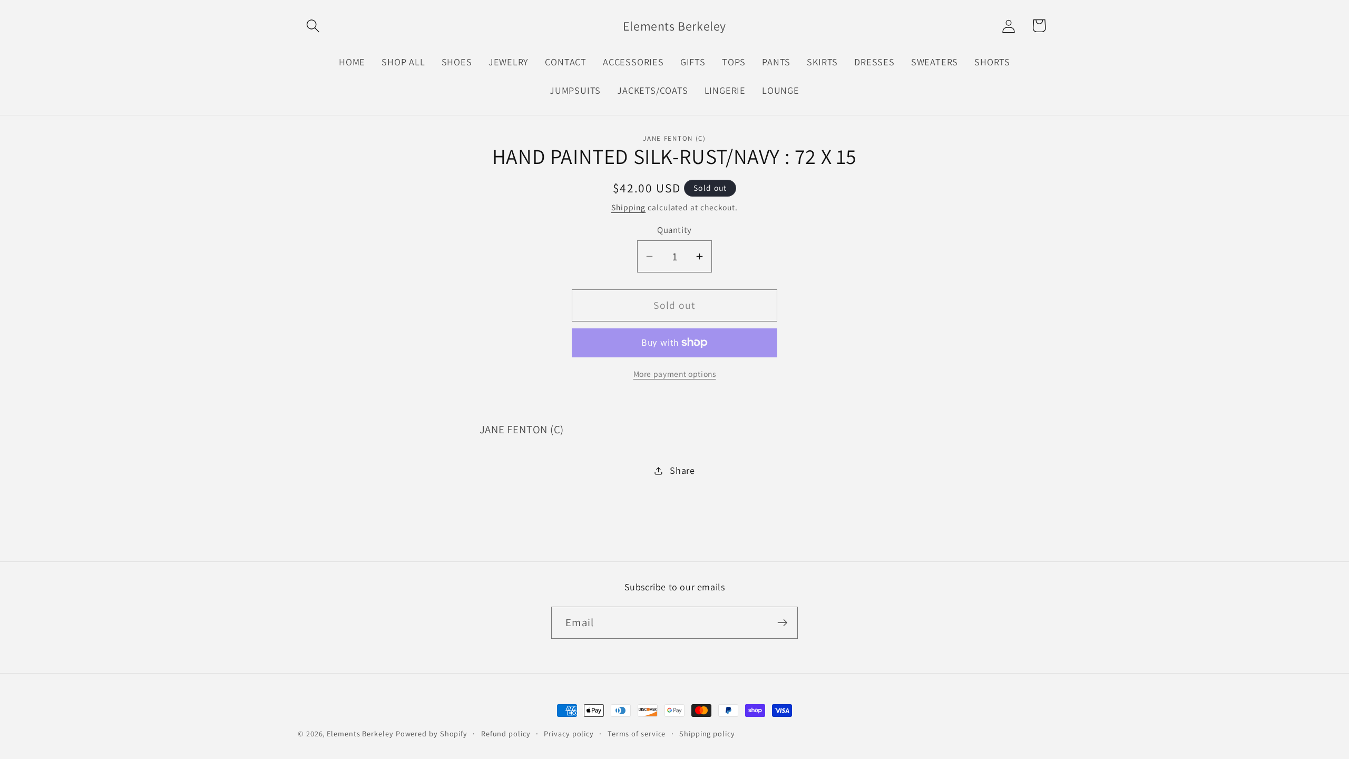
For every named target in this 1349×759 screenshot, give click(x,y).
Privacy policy (569, 733)
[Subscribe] (782, 623)
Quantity (674, 230)
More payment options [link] (674, 373)
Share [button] (682, 470)
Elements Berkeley (360, 733)
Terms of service (637, 733)
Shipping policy (707, 733)
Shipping (628, 207)
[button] (313, 26)
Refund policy (506, 733)
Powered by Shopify (431, 733)
